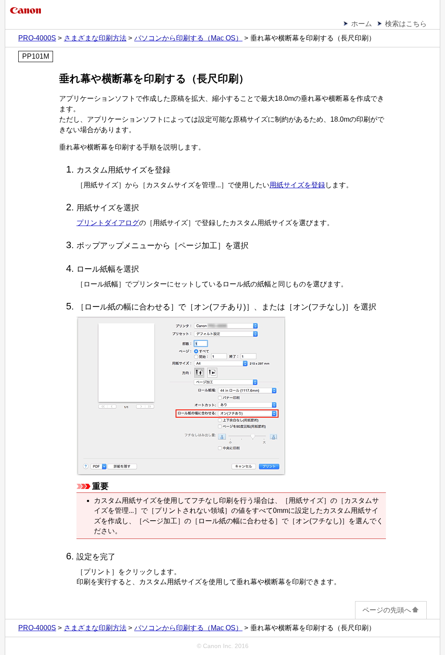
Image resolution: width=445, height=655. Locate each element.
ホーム (361, 23)
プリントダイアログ (107, 222)
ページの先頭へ (386, 610)
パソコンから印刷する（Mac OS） (188, 38)
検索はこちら (406, 23)
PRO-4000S (37, 38)
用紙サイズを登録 (297, 185)
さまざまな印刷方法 (95, 38)
